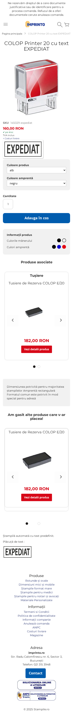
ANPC (36, 627)
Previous (12, 320)
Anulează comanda (36, 623)
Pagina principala (12, 33)
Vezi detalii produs (36, 349)
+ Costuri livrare (11, 138)
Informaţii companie (37, 619)
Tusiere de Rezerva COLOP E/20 (36, 283)
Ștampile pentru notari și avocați (36, 596)
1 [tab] (34, 366)
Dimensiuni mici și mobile (37, 584)
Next (60, 320)
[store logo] (35, 24)
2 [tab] (39, 366)
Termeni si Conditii (36, 612)
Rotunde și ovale (36, 580)
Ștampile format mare (36, 588)
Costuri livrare (36, 631)
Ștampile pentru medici (36, 592)
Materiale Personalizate (36, 600)
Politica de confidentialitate (36, 615)
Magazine (36, 635)
